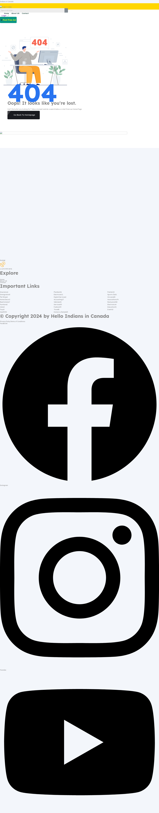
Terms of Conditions (17, 321)
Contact (25, 13)
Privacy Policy (5, 321)
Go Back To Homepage (24, 115)
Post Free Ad (9, 20)
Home (6, 13)
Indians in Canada (6, 1)
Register (13, 15)
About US (15, 13)
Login (4, 16)
